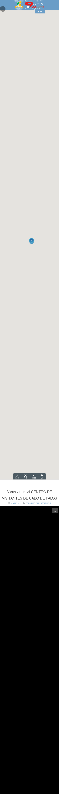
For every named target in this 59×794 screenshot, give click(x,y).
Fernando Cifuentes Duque (38, 503)
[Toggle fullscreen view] (55, 510)
